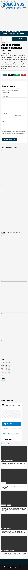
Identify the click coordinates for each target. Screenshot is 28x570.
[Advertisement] (14, 21)
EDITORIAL (21, 33)
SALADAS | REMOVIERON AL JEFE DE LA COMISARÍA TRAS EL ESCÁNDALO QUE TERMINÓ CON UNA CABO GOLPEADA (14, 554)
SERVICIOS (4, 35)
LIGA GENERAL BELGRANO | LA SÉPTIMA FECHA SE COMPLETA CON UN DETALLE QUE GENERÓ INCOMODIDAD (14, 532)
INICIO (3, 31)
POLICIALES (11, 33)
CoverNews (10, 567)
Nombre (4, 114)
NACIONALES (5, 33)
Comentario (5, 96)
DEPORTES (16, 33)
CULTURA (3, 482)
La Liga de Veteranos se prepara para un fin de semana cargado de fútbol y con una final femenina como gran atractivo (14, 509)
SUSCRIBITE (10, 35)
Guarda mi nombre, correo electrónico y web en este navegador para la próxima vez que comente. (13, 133)
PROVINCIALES (16, 31)
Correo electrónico (18, 114)
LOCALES (11, 31)
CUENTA (7, 31)
